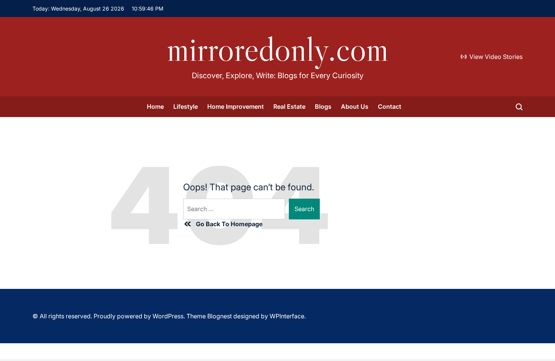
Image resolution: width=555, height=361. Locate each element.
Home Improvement (235, 106)
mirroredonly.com (277, 49)
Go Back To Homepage (229, 224)
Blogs (323, 106)
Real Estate (289, 106)
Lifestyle (185, 106)
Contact (389, 106)
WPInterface (287, 316)
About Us (354, 106)
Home (155, 106)
